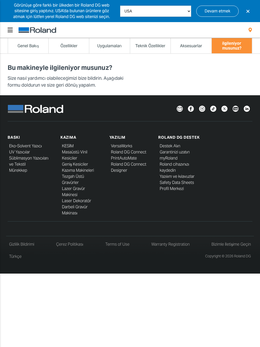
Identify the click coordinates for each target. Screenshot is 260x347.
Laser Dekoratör (76, 200)
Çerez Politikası (69, 244)
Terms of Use (117, 244)
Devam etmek (217, 11)
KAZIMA (68, 137)
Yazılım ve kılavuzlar (177, 176)
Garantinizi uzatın (175, 152)
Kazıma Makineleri (78, 170)
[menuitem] (250, 30)
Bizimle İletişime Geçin (231, 244)
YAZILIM (117, 137)
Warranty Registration (170, 244)
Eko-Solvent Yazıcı (25, 146)
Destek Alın (170, 146)
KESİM (68, 146)
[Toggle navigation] (10, 30)
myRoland (168, 158)
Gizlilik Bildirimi (21, 244)
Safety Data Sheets (177, 182)
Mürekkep (18, 170)
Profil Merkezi (172, 188)
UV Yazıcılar (19, 152)
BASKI (14, 137)
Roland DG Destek (179, 137)
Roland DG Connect (128, 152)
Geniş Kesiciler (75, 164)
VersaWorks (121, 146)
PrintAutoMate (124, 158)
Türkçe (15, 256)
